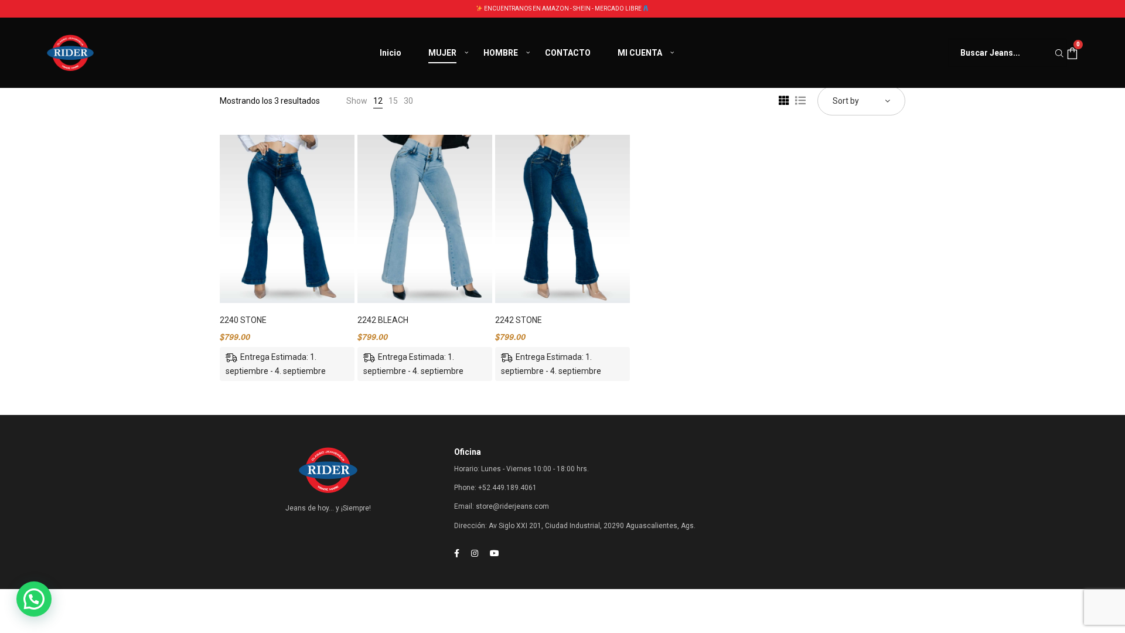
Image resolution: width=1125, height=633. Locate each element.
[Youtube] (494, 553)
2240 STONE (243, 320)
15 (393, 101)
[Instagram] (474, 553)
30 (408, 101)
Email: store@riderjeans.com (501, 506)
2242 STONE (518, 320)
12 (378, 101)
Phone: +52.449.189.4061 (495, 488)
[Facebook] (456, 553)
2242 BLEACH (382, 320)
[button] (34, 599)
